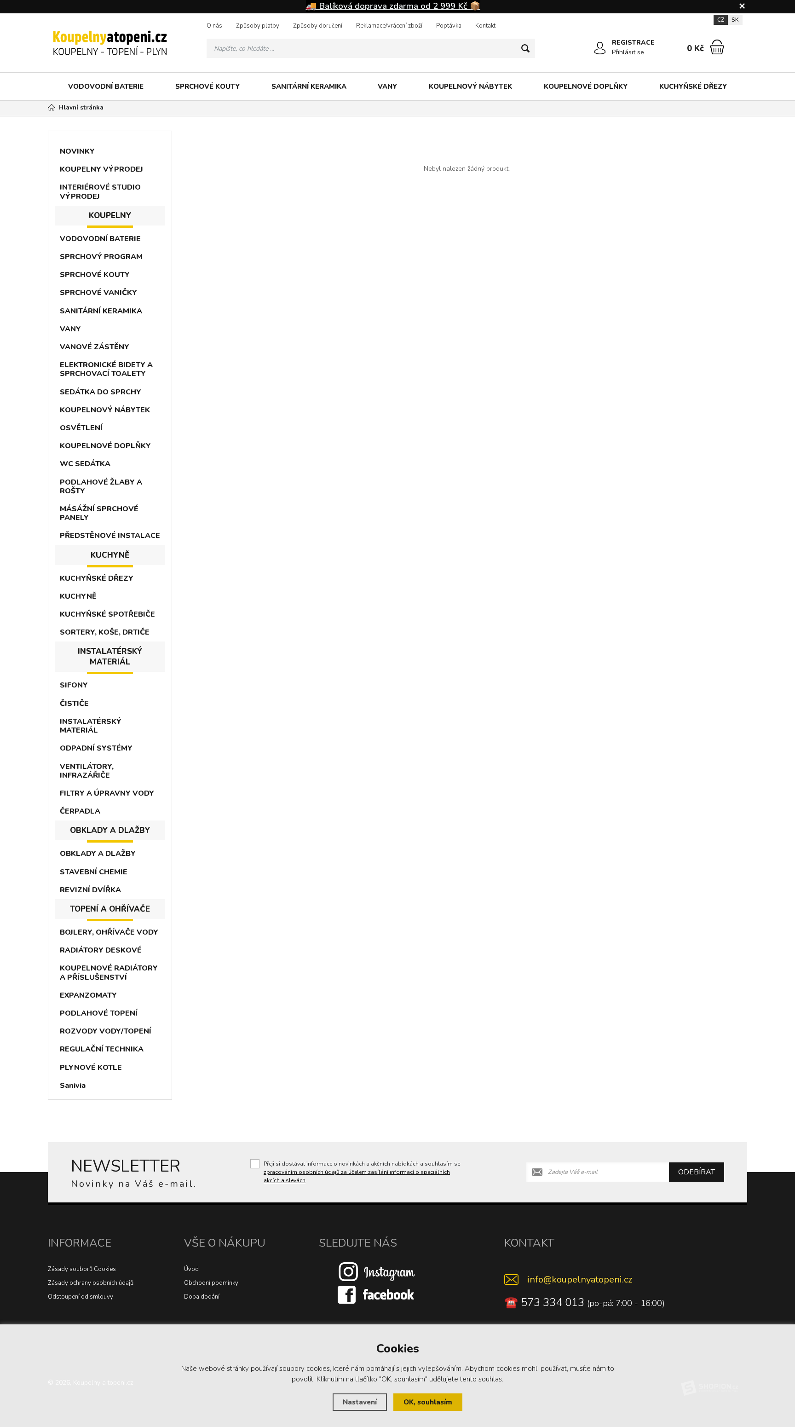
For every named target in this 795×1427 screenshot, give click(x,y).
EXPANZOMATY (88, 995)
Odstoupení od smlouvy (80, 1297)
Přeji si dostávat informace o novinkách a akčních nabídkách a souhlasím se (362, 1172)
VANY (387, 86)
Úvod (191, 1269)
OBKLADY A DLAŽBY (98, 854)
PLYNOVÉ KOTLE (91, 1068)
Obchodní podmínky (211, 1283)
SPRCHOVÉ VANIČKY (98, 293)
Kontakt (485, 26)
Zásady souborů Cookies (82, 1269)
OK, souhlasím (427, 1402)
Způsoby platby (257, 26)
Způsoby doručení (317, 26)
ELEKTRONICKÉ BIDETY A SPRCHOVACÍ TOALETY (106, 369)
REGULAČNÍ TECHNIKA (102, 1049)
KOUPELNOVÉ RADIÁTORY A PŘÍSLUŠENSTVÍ (109, 972)
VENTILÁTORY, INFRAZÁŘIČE (87, 771)
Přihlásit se (628, 52)
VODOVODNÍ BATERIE (106, 86)
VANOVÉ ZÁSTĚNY (94, 347)
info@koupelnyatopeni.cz (579, 1279)
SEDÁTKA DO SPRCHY (100, 392)
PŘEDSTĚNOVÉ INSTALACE (110, 536)
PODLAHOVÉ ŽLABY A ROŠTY (101, 486)
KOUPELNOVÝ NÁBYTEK (470, 86)
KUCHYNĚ (78, 596)
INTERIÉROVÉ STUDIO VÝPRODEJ (100, 191)
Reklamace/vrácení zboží (389, 26)
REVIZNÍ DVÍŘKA (90, 890)
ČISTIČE (74, 704)
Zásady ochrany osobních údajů (90, 1283)
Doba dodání (201, 1297)
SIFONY (74, 685)
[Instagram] (377, 1271)
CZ (720, 19)
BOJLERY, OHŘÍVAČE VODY (109, 932)
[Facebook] (377, 1294)
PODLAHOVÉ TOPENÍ (99, 1013)
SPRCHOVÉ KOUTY (207, 86)
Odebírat (696, 1172)
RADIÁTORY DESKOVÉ (101, 950)
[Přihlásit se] (599, 48)
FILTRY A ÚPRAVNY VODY (107, 793)
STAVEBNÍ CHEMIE (93, 872)
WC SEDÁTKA (85, 464)
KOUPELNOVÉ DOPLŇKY (586, 86)
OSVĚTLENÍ (81, 428)
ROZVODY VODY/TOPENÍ (105, 1031)
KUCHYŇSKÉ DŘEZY (693, 86)
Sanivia (73, 1085)
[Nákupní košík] (717, 47)
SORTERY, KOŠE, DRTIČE (105, 632)
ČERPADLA (80, 811)
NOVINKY (77, 151)
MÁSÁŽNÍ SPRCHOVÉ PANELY (99, 513)
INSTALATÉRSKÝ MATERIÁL (90, 725)
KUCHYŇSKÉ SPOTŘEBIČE (107, 614)
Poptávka (448, 26)
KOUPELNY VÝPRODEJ (101, 169)
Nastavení (360, 1402)
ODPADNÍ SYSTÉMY (96, 748)
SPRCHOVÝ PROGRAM (101, 257)
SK (735, 19)
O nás (214, 26)
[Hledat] (525, 48)
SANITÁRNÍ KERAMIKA (308, 86)
